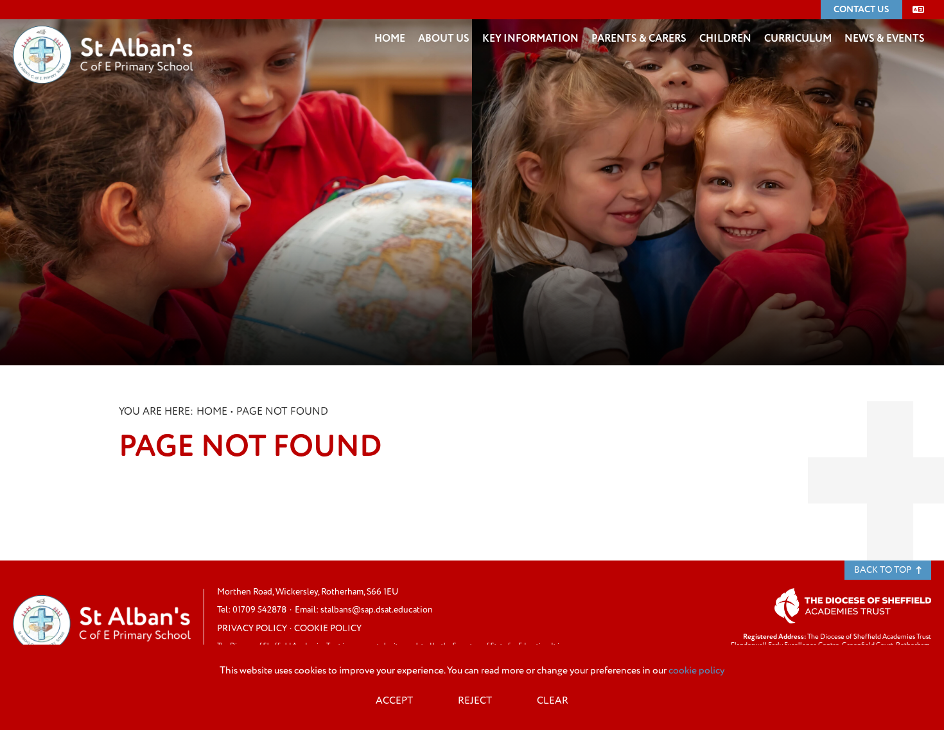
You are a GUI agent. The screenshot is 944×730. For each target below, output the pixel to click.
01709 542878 (259, 609)
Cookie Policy (328, 628)
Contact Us (861, 9)
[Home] (103, 35)
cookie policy (696, 671)
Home (212, 411)
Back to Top (883, 569)
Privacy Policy (252, 628)
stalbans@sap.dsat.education (376, 609)
